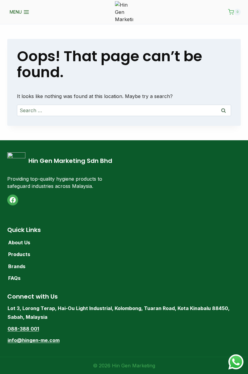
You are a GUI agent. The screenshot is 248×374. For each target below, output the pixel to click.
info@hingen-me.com (34, 340)
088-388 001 (23, 329)
